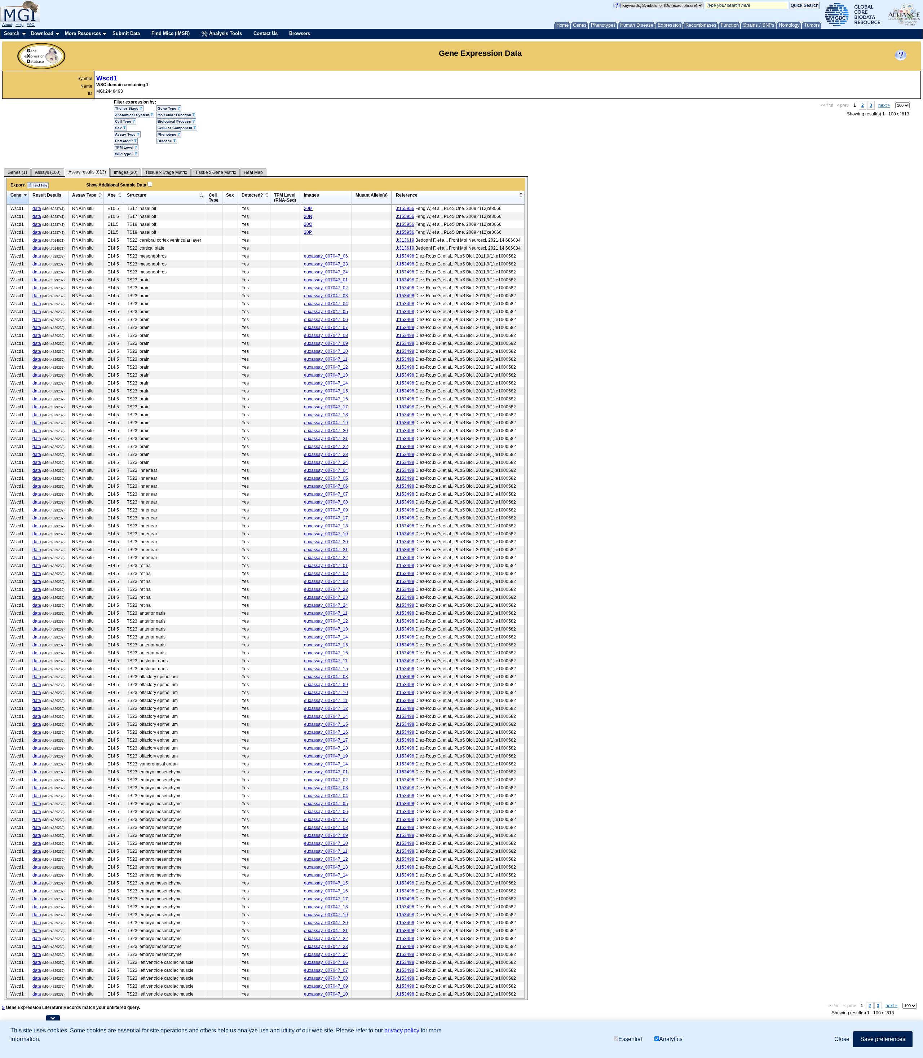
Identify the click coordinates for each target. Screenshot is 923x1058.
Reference (407, 195)
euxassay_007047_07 (326, 327)
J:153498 (405, 256)
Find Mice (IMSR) (170, 33)
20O (308, 224)
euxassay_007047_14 (326, 383)
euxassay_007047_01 (326, 279)
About (7, 24)
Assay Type (84, 195)
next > (884, 105)
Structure (136, 195)
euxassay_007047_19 (326, 422)
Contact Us (265, 33)
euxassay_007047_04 (326, 303)
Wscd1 (106, 78)
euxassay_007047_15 (326, 391)
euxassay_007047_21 (326, 438)
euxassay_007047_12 (326, 367)
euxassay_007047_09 (326, 343)
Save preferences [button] (882, 1039)
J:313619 (405, 240)
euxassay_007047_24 (326, 272)
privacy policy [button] (401, 1030)
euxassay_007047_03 (326, 295)
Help (19, 24)
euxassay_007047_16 (326, 398)
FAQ (31, 24)
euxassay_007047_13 (326, 375)
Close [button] (841, 1039)
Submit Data (126, 33)
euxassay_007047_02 (326, 287)
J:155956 (405, 208)
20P (308, 232)
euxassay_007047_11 (326, 359)
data (36, 208)
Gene (15, 195)
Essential (630, 1039)
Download (42, 33)
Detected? (252, 195)
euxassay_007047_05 (326, 311)
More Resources (83, 33)
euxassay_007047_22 (326, 446)
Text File (40, 185)
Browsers (299, 33)
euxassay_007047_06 (326, 256)
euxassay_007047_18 (326, 414)
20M (308, 208)
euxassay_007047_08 (326, 335)
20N (308, 216)
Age (111, 195)
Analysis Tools (225, 33)
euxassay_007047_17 (326, 406)
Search (11, 33)
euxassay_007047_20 (326, 430)
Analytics (671, 1039)
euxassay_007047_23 (326, 264)
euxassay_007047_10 (326, 351)
